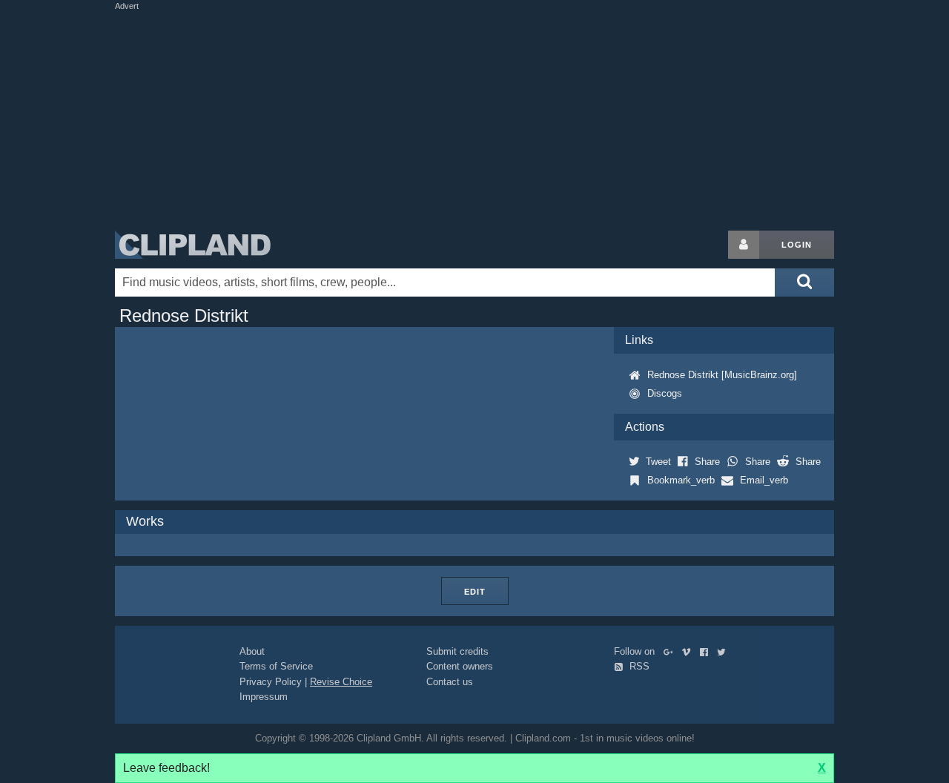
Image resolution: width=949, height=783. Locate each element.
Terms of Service (276, 666)
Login (796, 244)
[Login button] (743, 245)
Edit (475, 591)
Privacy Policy (270, 681)
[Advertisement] (474, 117)
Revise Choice (341, 681)
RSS (637, 666)
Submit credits (457, 651)
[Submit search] (804, 282)
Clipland (193, 245)
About (252, 651)
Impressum (263, 696)
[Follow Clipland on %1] (671, 651)
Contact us (449, 681)
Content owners (459, 666)
